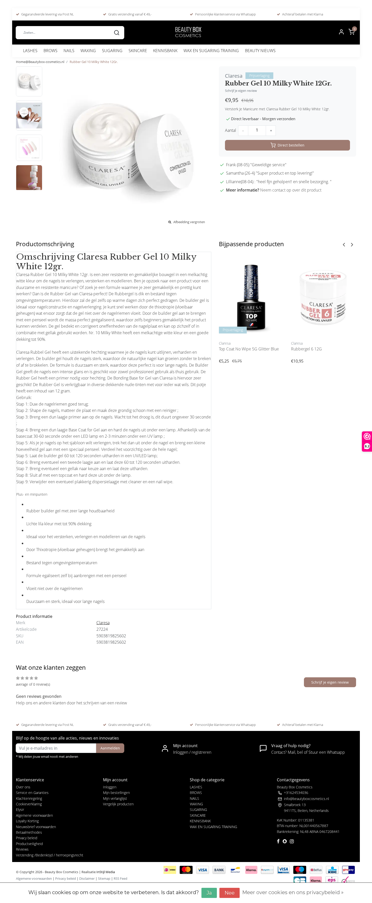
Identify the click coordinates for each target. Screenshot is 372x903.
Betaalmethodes (29, 832)
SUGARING (112, 50)
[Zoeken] (116, 32)
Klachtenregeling (29, 798)
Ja (209, 893)
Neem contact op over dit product (290, 190)
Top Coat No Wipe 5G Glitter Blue (249, 349)
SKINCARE (138, 50)
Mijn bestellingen (116, 792)
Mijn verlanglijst (115, 798)
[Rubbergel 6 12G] (323, 296)
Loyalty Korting (27, 820)
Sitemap (104, 878)
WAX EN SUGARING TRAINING (211, 50)
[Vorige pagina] (344, 244)
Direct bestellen (291, 145)
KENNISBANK (165, 50)
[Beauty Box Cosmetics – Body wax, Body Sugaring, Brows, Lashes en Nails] (188, 32)
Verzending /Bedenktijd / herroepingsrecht (49, 855)
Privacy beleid (26, 837)
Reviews (22, 849)
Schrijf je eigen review (241, 90)
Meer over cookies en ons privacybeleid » (293, 892)
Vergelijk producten (118, 804)
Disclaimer (87, 878)
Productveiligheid (29, 843)
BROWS (50, 50)
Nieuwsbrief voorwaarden (36, 826)
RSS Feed (120, 878)
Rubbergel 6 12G (306, 349)
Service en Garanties (32, 792)
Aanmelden (110, 748)
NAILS (69, 50)
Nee (229, 893)
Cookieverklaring (29, 804)
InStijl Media (105, 872)
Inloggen (109, 787)
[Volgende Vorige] (352, 244)
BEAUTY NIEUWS (260, 50)
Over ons (23, 787)
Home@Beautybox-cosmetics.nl (40, 61)
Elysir (20, 809)
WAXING (88, 50)
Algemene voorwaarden (34, 815)
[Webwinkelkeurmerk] (348, 880)
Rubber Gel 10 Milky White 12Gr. (94, 61)
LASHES (30, 50)
